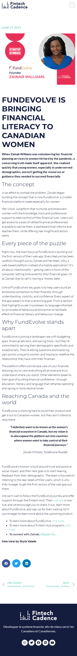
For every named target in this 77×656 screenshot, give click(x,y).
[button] (72, 5)
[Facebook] (38, 643)
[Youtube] (52, 643)
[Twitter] (32, 643)
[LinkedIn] (45, 643)
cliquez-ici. (48, 534)
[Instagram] (25, 643)
